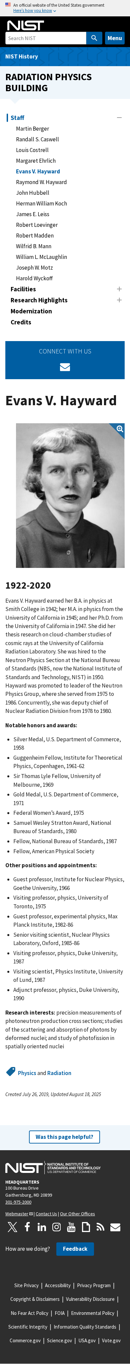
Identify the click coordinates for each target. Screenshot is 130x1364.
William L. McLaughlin (41, 257)
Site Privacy (26, 1285)
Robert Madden (35, 235)
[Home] (25, 25)
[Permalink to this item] (56, 585)
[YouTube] (71, 1227)
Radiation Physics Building (48, 82)
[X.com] (12, 1227)
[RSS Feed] (100, 1227)
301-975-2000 (18, 1202)
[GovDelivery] (65, 366)
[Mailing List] (115, 1227)
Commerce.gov (25, 1340)
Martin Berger (32, 128)
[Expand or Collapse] (119, 117)
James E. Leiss (32, 214)
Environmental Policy (92, 1313)
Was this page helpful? (64, 1137)
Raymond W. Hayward (41, 182)
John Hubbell (32, 192)
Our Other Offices (77, 1214)
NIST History (21, 56)
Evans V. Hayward (38, 171)
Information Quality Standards (85, 1327)
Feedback (75, 1248)
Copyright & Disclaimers (35, 1299)
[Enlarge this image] (70, 495)
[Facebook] (27, 1227)
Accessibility (58, 1285)
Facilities (23, 289)
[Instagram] (56, 1227)
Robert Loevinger (37, 225)
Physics (27, 1073)
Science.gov (59, 1340)
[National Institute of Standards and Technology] (53, 1167)
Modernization (31, 311)
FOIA (60, 1313)
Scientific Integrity (27, 1327)
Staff (17, 118)
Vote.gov (111, 1340)
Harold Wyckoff (34, 278)
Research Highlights (39, 300)
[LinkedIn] (42, 1227)
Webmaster (16, 1214)
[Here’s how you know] (65, 8)
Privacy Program (94, 1285)
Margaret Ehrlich (36, 160)
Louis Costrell (32, 150)
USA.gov (87, 1340)
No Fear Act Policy (29, 1313)
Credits (21, 322)
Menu (115, 38)
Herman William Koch (41, 203)
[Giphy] (86, 1227)
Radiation (59, 1073)
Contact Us (46, 1214)
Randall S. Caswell (37, 139)
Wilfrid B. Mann (33, 246)
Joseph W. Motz (34, 267)
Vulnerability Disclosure (90, 1299)
